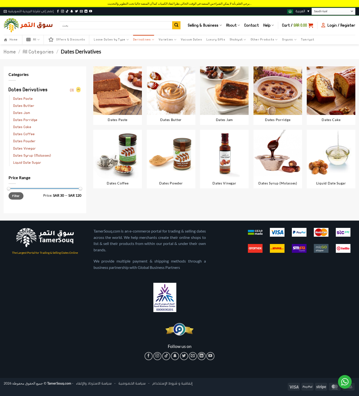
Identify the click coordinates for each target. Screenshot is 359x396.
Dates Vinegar (24, 148)
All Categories (38, 51)
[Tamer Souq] (28, 25)
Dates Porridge (25, 120)
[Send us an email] (81, 11)
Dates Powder (24, 141)
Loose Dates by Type (109, 39)
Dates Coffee (24, 134)
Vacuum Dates (191, 39)
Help (267, 25)
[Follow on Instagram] (62, 11)
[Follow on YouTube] (90, 11)
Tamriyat (307, 39)
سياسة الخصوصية (132, 383)
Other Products (263, 39)
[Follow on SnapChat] (71, 11)
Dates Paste (23, 99)
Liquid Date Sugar (27, 162)
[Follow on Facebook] (57, 11)
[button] (29, 11)
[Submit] (176, 25)
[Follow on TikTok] (67, 11)
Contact (251, 25)
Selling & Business (203, 25)
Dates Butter (23, 106)
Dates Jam (21, 113)
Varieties (165, 39)
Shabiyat (236, 39)
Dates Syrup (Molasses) (32, 155)
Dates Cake (22, 127)
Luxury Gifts (215, 39)
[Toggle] (78, 90)
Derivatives (142, 39)
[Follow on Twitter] (76, 11)
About (231, 25)
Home (10, 51)
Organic (287, 39)
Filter (16, 196)
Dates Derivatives (28, 89)
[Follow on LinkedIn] (85, 11)
